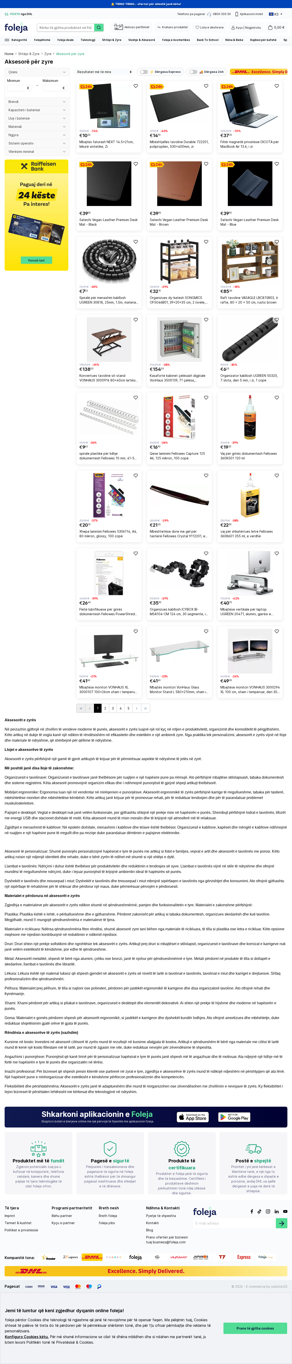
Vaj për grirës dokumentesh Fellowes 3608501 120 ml (248, 456)
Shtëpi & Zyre (111, 40)
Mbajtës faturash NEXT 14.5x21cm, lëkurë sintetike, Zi (106, 144)
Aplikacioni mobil (251, 14)
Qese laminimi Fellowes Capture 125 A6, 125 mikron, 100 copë (177, 456)
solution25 (279, 1286)
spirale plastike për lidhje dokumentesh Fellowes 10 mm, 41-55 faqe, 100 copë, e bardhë (107, 456)
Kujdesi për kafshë (263, 40)
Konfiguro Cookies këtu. (27, 1337)
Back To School (207, 40)
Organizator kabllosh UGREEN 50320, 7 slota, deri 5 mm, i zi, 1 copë (249, 378)
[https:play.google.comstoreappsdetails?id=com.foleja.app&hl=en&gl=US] (234, 1117)
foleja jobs (107, 1223)
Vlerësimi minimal (21, 152)
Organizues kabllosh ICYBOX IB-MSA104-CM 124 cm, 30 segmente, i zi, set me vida (178, 612)
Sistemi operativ (21, 143)
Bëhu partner (62, 1216)
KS (276, 14)
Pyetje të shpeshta (161, 1216)
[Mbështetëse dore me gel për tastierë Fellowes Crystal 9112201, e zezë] (179, 495)
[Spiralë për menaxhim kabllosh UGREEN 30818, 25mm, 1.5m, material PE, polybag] (109, 261)
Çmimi (13, 72)
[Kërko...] (98, 27)
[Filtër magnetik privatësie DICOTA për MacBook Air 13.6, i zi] (250, 105)
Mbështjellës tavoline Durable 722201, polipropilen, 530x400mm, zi (179, 144)
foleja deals (65, 40)
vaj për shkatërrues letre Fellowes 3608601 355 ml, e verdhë (246, 533)
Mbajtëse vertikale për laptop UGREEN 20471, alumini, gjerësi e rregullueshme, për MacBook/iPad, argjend (246, 612)
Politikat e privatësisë (21, 1230)
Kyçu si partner (63, 1223)
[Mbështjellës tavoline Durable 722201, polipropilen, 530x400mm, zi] (179, 105)
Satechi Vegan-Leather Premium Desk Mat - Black (108, 222)
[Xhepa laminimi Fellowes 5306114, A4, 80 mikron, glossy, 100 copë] (109, 495)
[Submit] (281, 1223)
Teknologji (88, 40)
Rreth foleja (108, 1216)
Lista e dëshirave (212, 27)
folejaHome (42, 40)
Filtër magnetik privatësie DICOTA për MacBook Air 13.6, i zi (249, 144)
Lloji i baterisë (19, 118)
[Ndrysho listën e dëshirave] (135, 86)
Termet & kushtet (18, 1223)
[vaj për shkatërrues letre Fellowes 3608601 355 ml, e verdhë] (250, 495)
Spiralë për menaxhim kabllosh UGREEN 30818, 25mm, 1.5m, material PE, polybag (108, 301)
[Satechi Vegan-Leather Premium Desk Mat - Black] (109, 183)
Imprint (10, 1216)
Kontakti (152, 1223)
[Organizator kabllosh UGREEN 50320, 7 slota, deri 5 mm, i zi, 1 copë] (250, 339)
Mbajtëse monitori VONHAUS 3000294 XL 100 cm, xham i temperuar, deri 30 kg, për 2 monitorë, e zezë (250, 690)
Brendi (13, 102)
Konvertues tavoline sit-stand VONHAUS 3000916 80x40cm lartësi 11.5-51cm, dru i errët (107, 379)
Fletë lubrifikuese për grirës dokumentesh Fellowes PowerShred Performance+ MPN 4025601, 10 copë (108, 612)
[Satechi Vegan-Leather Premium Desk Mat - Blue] (250, 183)
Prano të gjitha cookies (255, 1328)
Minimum (18, 84)
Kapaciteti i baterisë (24, 110)
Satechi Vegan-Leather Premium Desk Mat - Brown (179, 222)
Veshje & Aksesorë (141, 40)
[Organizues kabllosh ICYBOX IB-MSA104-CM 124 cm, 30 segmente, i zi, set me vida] (179, 573)
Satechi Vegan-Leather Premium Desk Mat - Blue (249, 222)
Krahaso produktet (175, 27)
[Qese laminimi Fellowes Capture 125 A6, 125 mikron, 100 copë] (179, 417)
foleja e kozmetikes (176, 40)
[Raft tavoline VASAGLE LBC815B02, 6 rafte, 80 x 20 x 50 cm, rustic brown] (250, 261)
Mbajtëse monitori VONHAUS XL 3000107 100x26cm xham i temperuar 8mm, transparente (108, 690)
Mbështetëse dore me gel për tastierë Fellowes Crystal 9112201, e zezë (177, 534)
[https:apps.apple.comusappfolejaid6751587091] (193, 1117)
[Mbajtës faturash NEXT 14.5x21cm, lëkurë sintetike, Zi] (109, 105)
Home (9, 54)
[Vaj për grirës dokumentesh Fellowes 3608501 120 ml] (250, 417)
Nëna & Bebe (234, 40)
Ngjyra (13, 135)
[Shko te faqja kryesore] (16, 27)
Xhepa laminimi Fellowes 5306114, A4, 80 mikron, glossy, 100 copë (108, 533)
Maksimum (54, 84)
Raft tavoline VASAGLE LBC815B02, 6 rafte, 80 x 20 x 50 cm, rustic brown (249, 300)
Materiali (15, 127)
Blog (149, 1230)
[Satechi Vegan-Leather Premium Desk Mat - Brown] (179, 183)
